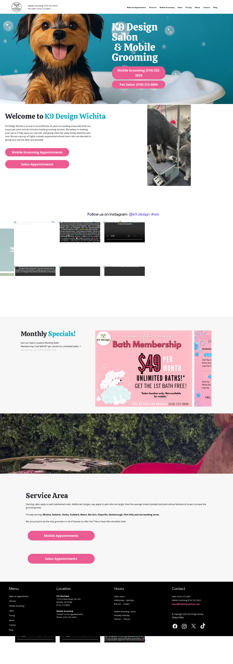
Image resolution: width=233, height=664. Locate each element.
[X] (193, 609)
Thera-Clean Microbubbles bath (109, 504)
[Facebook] (175, 609)
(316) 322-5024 (50, 5)
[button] (186, 183)
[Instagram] (184, 609)
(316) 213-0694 (43, 8)
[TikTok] (203, 609)
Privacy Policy (178, 600)
